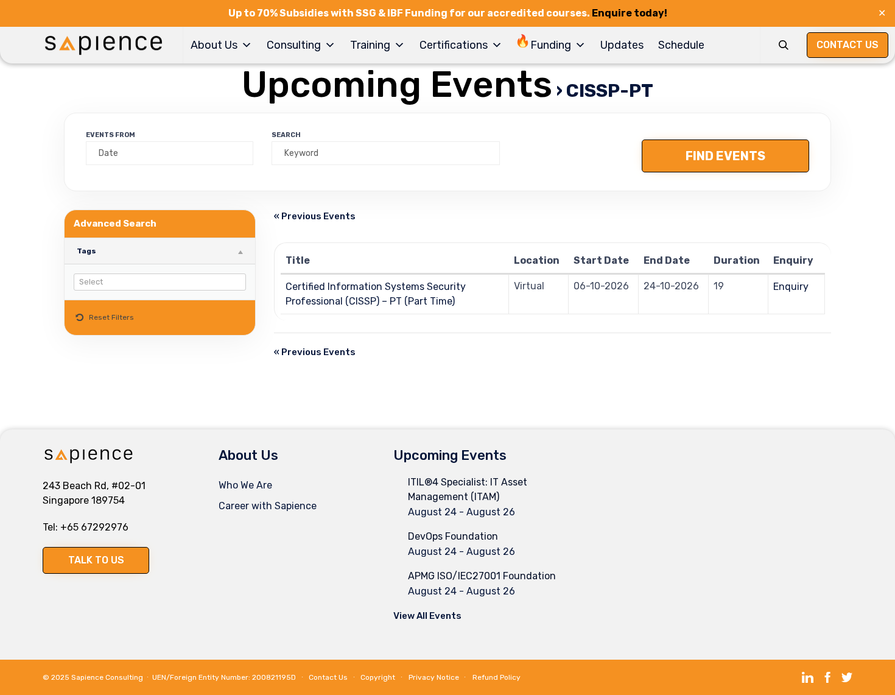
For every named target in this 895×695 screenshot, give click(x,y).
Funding (550, 45)
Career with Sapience (268, 506)
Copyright (377, 677)
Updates (622, 45)
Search (286, 135)
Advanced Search (115, 223)
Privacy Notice (434, 677)
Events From (110, 135)
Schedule (681, 45)
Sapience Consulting (107, 677)
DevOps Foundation (453, 536)
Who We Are (245, 485)
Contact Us (328, 677)
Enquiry (791, 286)
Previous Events (315, 216)
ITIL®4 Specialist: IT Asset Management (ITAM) (467, 489)
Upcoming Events (397, 84)
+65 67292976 (94, 527)
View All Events (427, 615)
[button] (96, 560)
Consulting (294, 45)
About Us (214, 45)
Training (370, 45)
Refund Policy (496, 677)
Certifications (453, 45)
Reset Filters (111, 317)
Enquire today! (629, 13)
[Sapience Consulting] (103, 45)
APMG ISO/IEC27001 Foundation (482, 576)
